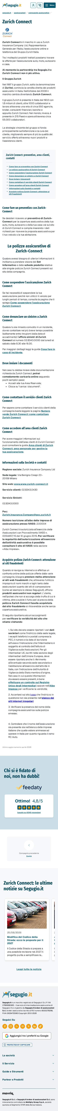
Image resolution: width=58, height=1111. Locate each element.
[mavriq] (8, 1093)
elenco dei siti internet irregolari (31, 699)
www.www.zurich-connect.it (31, 484)
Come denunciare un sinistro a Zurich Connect (29, 176)
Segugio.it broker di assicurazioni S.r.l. (33, 1099)
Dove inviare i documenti (19, 179)
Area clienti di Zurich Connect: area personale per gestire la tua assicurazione (27, 448)
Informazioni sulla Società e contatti (24, 188)
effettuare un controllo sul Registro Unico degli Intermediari (28, 684)
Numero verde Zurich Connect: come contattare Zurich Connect (26, 414)
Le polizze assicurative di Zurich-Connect (27, 170)
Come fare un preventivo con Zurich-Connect (28, 166)
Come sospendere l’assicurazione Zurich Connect (30, 173)
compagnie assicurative (38, 13)
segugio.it (6, 13)
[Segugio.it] (17, 994)
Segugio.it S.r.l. (8, 1099)
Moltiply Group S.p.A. (35, 1102)
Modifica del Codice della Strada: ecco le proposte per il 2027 (25, 940)
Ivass (33, 694)
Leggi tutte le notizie (29, 969)
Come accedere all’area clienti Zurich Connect (29, 185)
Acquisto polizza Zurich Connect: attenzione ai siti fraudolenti (29, 192)
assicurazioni (19, 13)
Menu (52, 5)
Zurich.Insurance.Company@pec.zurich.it (26, 514)
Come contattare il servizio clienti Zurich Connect (30, 182)
